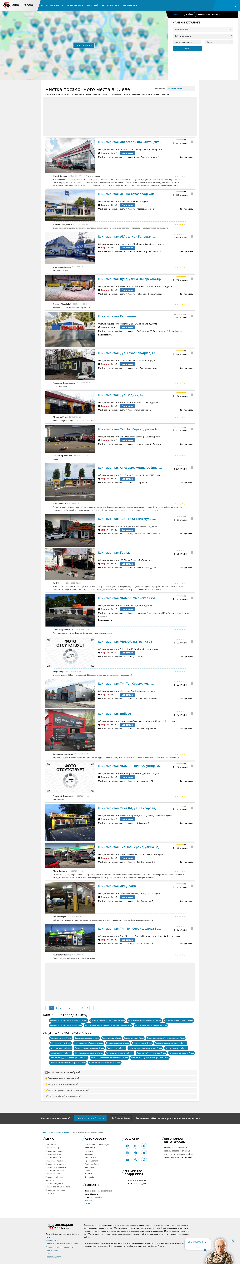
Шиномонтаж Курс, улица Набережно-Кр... (130, 279)
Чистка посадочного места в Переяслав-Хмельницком (108, 1025)
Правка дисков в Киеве (142, 1043)
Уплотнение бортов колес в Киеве (151, 1053)
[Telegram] (144, 1146)
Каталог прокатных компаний (58, 1187)
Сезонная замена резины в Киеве (88, 1053)
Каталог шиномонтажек (55, 1170)
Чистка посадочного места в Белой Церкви (68, 1020)
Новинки (89, 1151)
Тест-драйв (89, 1177)
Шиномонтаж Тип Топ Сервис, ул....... (126, 683)
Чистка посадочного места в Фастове (151, 1025)
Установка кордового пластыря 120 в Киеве (150, 1057)
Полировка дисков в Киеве (117, 1043)
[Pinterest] (135, 1160)
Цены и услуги (52, 1250)
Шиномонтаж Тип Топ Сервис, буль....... (127, 519)
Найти (187, 49)
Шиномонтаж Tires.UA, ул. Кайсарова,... (128, 808)
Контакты (89, 1200)
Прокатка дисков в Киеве (61, 1048)
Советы (88, 1170)
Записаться (127, 153)
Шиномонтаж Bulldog (114, 714)
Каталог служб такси (54, 1177)
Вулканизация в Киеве (111, 1038)
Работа (91, 5)
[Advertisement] (120, 116)
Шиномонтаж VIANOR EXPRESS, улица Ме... (130, 766)
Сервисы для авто (51, 5)
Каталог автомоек (53, 1154)
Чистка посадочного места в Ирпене (66, 1025)
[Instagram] (135, 1146)
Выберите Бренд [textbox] (183, 36)
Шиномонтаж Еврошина (117, 316)
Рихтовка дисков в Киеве (60, 1053)
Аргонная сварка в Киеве (61, 1038)
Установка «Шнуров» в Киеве (181, 1053)
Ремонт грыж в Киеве (116, 1048)
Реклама (88, 1203)
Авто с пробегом (92, 1164)
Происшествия (91, 1161)
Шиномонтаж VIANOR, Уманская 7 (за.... (128, 598)
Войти (189, 14)
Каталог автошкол (53, 1173)
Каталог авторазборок (55, 1190)
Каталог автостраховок (55, 1161)
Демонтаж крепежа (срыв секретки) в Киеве (166, 1038)
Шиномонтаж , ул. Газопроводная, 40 (126, 353)
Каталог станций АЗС (54, 1183)
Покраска (49, 1180)
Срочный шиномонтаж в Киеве (119, 1053)
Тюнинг (88, 1173)
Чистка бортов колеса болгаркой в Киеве (68, 1062)
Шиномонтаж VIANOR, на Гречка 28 (125, 641)
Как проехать (186, 157)
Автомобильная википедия (97, 1144)
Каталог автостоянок (54, 1151)
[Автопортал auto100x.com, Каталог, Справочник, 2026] (7, 5)
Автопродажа (75, 5)
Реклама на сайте (146, 1118)
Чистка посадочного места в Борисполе (107, 1020)
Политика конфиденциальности (59, 1247)
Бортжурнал (130, 5)
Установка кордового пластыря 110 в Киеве (69, 1057)
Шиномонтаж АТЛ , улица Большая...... (127, 236)
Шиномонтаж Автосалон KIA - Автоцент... (129, 142)
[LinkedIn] (127, 1153)
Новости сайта (52, 1240)
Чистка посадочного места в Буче (178, 1020)
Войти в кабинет (121, 1118)
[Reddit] (135, 1153)
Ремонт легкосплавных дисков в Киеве (145, 1048)
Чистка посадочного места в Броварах (144, 1020)
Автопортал (48, 1132)
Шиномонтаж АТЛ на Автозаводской (126, 194)
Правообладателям (54, 1257)
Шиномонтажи (62, 1132)
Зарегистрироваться (208, 14)
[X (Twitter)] (144, 1153)
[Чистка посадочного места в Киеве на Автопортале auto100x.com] (63, 1226)
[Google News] (144, 1160)
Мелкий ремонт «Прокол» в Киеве (88, 1043)
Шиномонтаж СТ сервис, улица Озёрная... (130, 468)
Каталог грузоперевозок (56, 1167)
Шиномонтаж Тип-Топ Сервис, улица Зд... (129, 847)
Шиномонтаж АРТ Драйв (117, 886)
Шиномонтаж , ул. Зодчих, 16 (120, 395)
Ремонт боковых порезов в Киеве (89, 1048)
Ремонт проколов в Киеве (176, 1048)
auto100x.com (22, 4)
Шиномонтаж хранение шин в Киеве (105, 1062)
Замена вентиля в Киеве (60, 1043)
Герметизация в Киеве (134, 1038)
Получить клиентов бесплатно (90, 1118)
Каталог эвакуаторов (54, 1164)
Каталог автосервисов (54, 1147)
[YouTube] (127, 1160)
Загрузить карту (84, 45)
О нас (48, 1253)
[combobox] (203, 36)
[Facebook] (127, 1146)
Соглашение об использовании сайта (62, 1243)
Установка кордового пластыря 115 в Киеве (109, 1057)
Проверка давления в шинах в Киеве (170, 1043)
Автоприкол (90, 1167)
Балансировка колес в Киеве (87, 1038)
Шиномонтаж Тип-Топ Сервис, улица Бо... (129, 928)
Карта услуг (50, 1193)
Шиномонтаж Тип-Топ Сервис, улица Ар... (129, 429)
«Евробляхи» (90, 1157)
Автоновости (110, 5)
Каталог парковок (53, 1157)
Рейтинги (89, 1154)
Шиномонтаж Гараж (114, 552)
